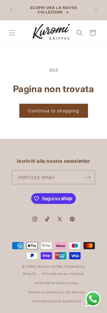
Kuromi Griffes (50, 266)
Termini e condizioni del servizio (56, 292)
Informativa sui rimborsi (63, 274)
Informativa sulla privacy (56, 283)
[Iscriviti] (88, 177)
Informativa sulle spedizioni (56, 301)
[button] (11, 32)
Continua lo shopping (53, 111)
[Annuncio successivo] (96, 9)
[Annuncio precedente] (11, 9)
